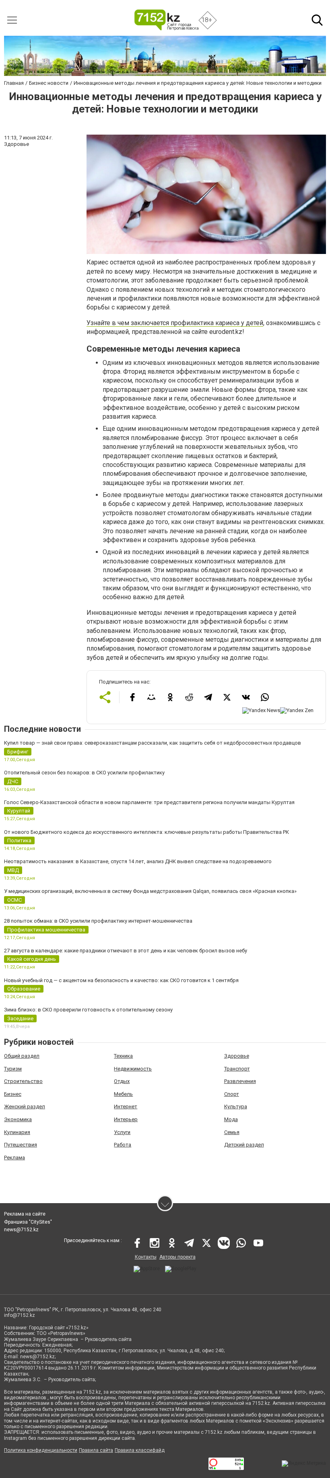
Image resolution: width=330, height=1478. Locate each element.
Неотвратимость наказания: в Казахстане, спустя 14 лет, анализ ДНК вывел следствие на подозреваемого (138, 861)
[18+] (166, 20)
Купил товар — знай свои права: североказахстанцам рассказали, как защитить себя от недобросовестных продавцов (152, 743)
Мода (231, 1119)
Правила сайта (96, 1450)
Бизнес (12, 1094)
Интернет (125, 1106)
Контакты (146, 1257)
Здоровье (236, 1056)
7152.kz (92, 1392)
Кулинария (17, 1132)
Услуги (122, 1132)
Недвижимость (133, 1069)
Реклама (14, 1158)
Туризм (13, 1069)
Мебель (123, 1094)
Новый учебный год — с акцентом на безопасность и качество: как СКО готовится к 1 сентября (121, 980)
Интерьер (126, 1119)
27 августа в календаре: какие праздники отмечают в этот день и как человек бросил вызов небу (125, 951)
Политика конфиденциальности (40, 1450)
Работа (122, 1145)
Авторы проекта (177, 1257)
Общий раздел (21, 1056)
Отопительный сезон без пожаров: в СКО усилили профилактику (84, 773)
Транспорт (237, 1069)
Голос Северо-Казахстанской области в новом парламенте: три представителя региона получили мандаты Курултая (149, 802)
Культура (235, 1106)
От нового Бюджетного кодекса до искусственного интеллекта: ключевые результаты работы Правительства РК (146, 832)
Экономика (18, 1119)
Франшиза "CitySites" (28, 1222)
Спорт (231, 1094)
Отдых (122, 1081)
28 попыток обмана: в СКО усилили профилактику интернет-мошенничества (98, 921)
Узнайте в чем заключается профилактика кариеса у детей (175, 323)
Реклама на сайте (24, 1214)
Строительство (23, 1081)
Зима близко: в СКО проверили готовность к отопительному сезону (88, 1010)
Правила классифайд (140, 1450)
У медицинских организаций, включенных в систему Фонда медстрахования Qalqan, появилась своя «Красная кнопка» (150, 891)
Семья (231, 1132)
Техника (123, 1056)
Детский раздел (244, 1145)
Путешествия (20, 1145)
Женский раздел (24, 1106)
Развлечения (240, 1081)
